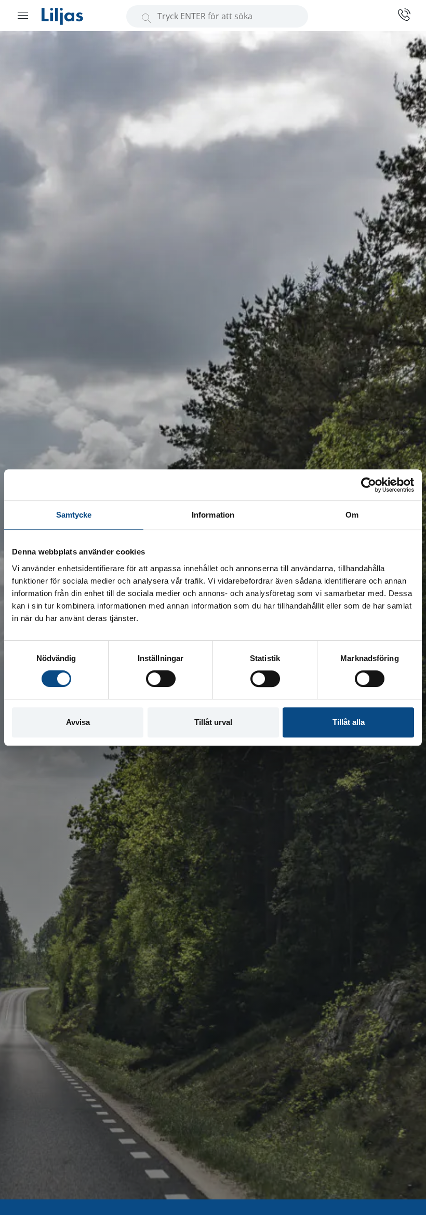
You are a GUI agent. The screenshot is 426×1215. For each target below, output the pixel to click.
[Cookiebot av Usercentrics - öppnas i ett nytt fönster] (368, 485)
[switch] (161, 678)
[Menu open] (22, 15)
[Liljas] (73, 15)
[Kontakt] (400, 14)
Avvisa (78, 722)
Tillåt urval (213, 722)
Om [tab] (351, 514)
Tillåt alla (348, 722)
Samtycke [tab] (74, 514)
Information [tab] (213, 514)
